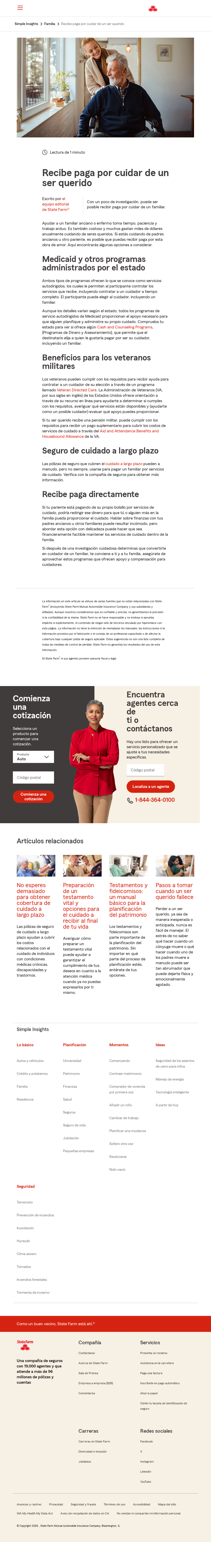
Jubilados (84, 1461)
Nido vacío (117, 1170)
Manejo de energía (170, 1079)
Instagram (147, 1461)
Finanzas (70, 1087)
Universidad (72, 1061)
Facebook (146, 1441)
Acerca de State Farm (93, 1363)
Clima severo (26, 1254)
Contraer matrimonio (125, 1074)
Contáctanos (86, 1353)
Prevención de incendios (35, 1215)
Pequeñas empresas (78, 1151)
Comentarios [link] (86, 1393)
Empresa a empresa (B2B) (95, 1383)
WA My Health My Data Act (35, 1513)
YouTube (145, 1481)
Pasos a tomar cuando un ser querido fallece (175, 891)
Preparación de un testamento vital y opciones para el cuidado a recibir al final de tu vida (81, 906)
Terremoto (25, 1202)
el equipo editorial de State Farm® (55, 204)
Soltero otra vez (121, 1144)
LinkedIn (145, 1471)
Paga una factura (151, 1373)
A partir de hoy (167, 1105)
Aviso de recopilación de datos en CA (84, 1513)
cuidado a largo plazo (124, 464)
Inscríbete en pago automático (160, 1383)
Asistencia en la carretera (157, 1363)
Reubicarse (118, 1157)
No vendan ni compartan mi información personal (148, 1513)
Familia (22, 1087)
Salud (67, 1099)
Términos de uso (114, 1504)
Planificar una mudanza (127, 1131)
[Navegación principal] (20, 7)
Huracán (23, 1241)
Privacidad (56, 1504)
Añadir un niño (120, 1105)
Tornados (24, 1267)
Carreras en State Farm (94, 1441)
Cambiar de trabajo (124, 1118)
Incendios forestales (32, 1280)
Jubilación (71, 1138)
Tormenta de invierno (33, 1292)
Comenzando (119, 1061)
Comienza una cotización (33, 796)
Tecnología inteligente (172, 1092)
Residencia (25, 1099)
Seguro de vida (74, 1125)
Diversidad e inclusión (92, 1451)
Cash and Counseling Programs (124, 327)
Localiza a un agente (151, 787)
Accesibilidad (141, 1504)
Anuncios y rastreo (29, 1504)
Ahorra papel (148, 1393)
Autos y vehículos (30, 1061)
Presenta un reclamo (153, 1353)
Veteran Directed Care (76, 390)
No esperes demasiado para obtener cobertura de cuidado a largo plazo (33, 900)
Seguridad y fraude (83, 1504)
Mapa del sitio (167, 1504)
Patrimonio (71, 1074)
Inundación (25, 1228)
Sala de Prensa (88, 1373)
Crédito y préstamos (32, 1074)
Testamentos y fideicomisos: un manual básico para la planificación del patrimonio (128, 900)
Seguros (69, 1112)
